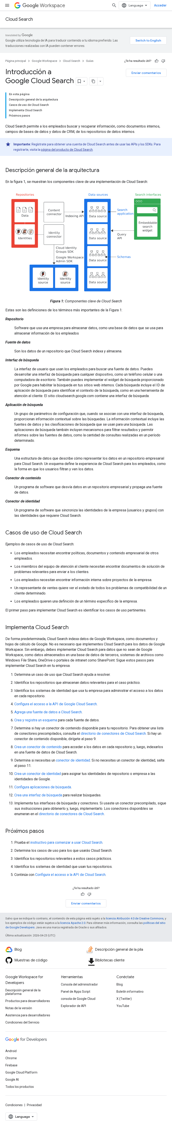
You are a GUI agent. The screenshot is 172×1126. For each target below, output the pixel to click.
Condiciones (14, 1105)
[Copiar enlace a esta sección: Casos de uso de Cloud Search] (86, 533)
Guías (89, 61)
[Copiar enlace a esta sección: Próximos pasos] (48, 831)
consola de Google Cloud (78, 998)
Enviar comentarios (146, 73)
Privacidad (34, 1105)
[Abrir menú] (7, 5)
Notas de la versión (18, 1008)
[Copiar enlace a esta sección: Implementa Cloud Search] (73, 627)
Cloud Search (19, 19)
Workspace (52, 5)
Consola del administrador (79, 984)
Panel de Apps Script (75, 991)
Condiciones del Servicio (22, 1022)
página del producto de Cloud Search (67, 149)
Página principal (15, 61)
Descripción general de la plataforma (23, 992)
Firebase (11, 1065)
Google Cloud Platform (21, 1072)
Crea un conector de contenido (38, 747)
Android (11, 1051)
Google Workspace (44, 61)
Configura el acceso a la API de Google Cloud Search (55, 704)
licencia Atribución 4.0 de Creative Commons (134, 918)
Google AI (12, 1079)
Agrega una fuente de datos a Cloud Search (48, 712)
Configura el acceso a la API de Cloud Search (70, 875)
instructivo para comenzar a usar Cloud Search (66, 842)
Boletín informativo (130, 991)
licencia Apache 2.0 (72, 923)
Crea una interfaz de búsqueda (38, 795)
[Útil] (156, 61)
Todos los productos (19, 1086)
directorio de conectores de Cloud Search (113, 733)
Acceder (160, 5)
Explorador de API (73, 1006)
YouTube (122, 1006)
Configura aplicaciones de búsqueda (42, 787)
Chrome (11, 1058)
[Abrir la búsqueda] (114, 5)
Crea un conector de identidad (37, 774)
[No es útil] (163, 61)
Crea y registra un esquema (35, 720)
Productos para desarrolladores (27, 1001)
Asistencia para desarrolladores (27, 1015)
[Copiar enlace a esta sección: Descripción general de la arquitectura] (103, 170)
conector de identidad (73, 760)
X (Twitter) (124, 998)
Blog (119, 984)
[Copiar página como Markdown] (93, 81)
